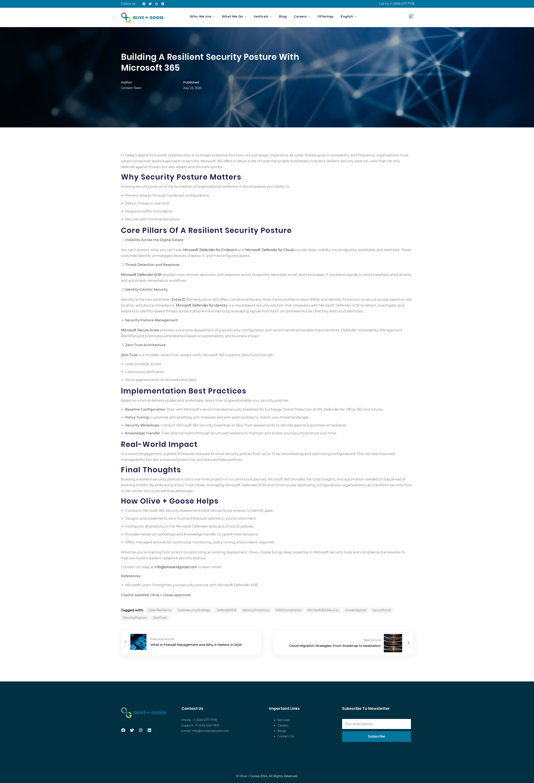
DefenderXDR (226, 610)
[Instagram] (156, 4)
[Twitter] (150, 4)
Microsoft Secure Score (140, 330)
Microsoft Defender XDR (141, 275)
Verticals (261, 16)
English (347, 16)
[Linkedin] (162, 4)
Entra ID (178, 300)
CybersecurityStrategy (193, 610)
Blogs (281, 731)
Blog (283, 16)
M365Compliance (288, 610)
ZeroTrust (160, 618)
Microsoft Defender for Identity (202, 305)
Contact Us (285, 736)
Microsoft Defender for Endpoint (210, 250)
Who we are (200, 16)
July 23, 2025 (192, 88)
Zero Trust (129, 355)
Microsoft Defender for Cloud (269, 250)
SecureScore (382, 610)
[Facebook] (143, 4)
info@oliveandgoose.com (176, 567)
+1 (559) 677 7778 (402, 4)
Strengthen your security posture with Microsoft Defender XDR (205, 585)
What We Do (232, 16)
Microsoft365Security (323, 610)
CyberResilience (159, 610)
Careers (300, 16)
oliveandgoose (355, 610)
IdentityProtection (256, 610)
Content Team (131, 88)
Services (283, 720)
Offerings (325, 16)
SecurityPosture (135, 618)
